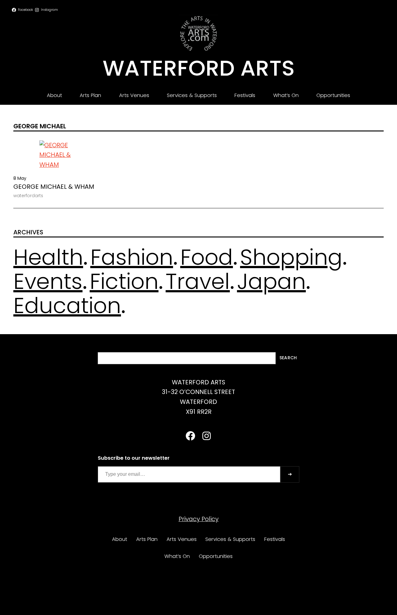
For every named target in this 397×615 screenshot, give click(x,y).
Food (206, 257)
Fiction (124, 281)
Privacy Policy (199, 519)
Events (48, 281)
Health (48, 257)
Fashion (131, 257)
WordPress (214, 596)
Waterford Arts (199, 68)
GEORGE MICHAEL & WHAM (53, 187)
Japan (271, 281)
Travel (198, 281)
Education (67, 305)
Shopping (291, 257)
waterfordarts (28, 195)
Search (288, 358)
